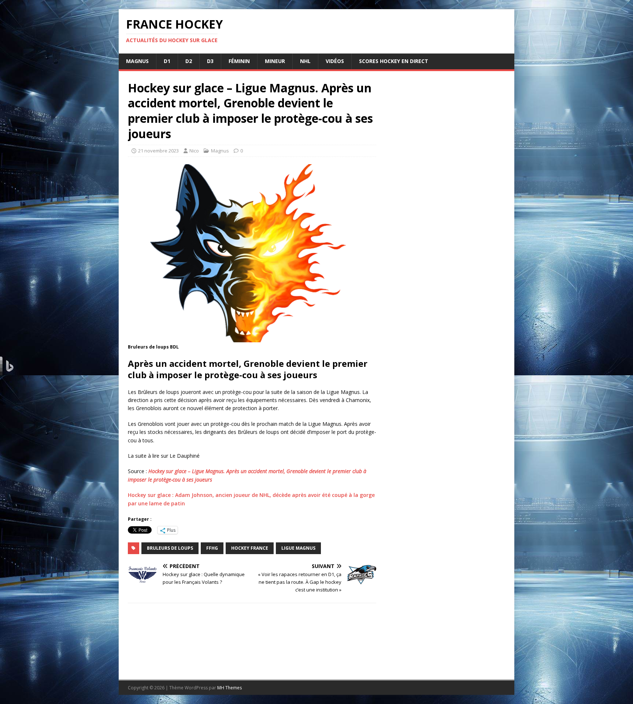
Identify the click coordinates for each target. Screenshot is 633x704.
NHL (305, 61)
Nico (194, 150)
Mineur (275, 61)
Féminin (239, 61)
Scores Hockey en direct (393, 61)
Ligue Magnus (298, 548)
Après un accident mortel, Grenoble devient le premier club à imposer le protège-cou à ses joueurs (247, 369)
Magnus (137, 61)
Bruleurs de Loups (170, 548)
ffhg (212, 548)
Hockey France (249, 548)
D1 (167, 61)
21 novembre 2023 (158, 150)
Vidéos (335, 61)
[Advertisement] (445, 366)
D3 (210, 61)
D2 (188, 61)
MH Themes (229, 688)
